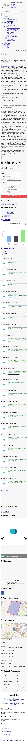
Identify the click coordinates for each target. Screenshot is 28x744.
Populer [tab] (6, 253)
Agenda (5, 491)
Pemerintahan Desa (8, 22)
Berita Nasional (10, 213)
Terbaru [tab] (6, 251)
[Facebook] (2, 163)
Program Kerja (7, 215)
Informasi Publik (11, 40)
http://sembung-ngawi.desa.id (8, 66)
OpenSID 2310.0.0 (13, 740)
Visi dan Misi (10, 23)
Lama (5, 493)
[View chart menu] (26, 224)
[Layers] (25, 602)
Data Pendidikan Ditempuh (13, 30)
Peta (5, 42)
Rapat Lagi (7, 502)
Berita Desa (14, 62)
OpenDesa (4, 740)
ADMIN (3, 204)
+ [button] (2, 603)
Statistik (6, 220)
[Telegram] (12, 163)
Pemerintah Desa (11, 25)
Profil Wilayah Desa (12, 19)
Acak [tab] (5, 254)
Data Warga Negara (12, 36)
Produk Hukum (10, 39)
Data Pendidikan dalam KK (13, 29)
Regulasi (6, 38)
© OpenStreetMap (19, 615)
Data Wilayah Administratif (13, 28)
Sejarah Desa (10, 21)
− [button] (2, 605)
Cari (22, 11)
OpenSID (25, 615)
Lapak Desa (7, 43)
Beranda (6, 16)
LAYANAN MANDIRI (11, 204)
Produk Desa (7, 216)
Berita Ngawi (10, 212)
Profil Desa (6, 18)
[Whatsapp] (19, 163)
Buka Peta (3, 617)
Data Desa (6, 26)
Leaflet (14, 615)
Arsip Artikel (8, 248)
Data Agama (10, 33)
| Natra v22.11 (21, 740)
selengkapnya (15, 583)
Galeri (6, 512)
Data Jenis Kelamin (11, 35)
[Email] (9, 163)
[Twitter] (5, 163)
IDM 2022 (6, 45)
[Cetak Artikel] (16, 163)
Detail (9, 639)
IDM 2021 (9, 47)
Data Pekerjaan (10, 32)
